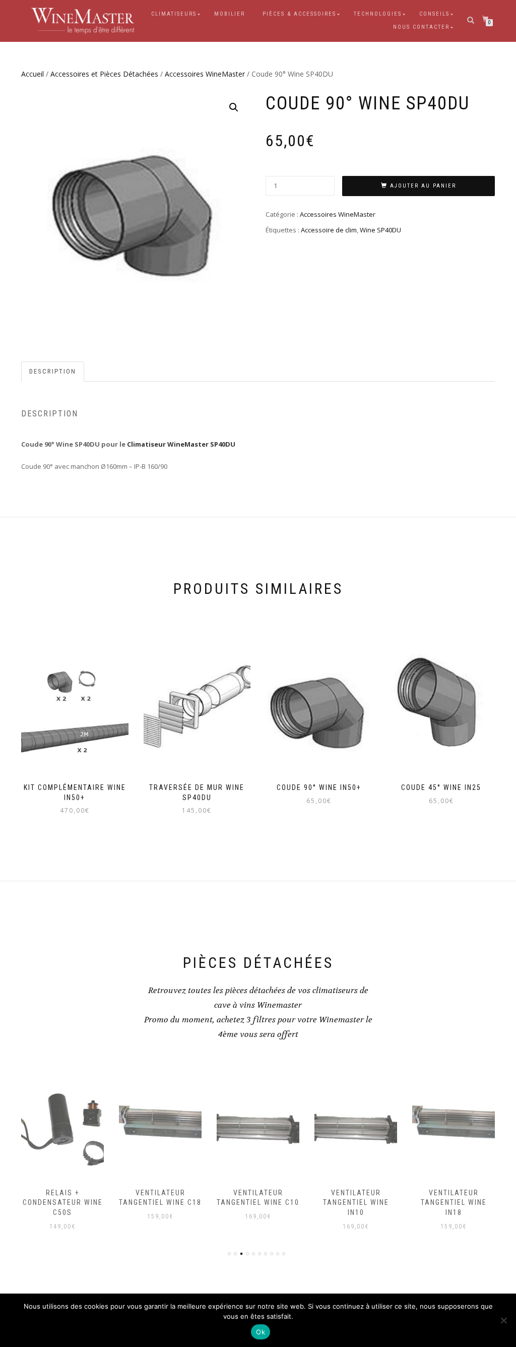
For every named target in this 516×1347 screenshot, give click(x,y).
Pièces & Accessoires (299, 14)
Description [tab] (52, 371)
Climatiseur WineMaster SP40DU (181, 444)
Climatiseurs (174, 14)
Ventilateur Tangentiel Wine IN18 (356, 1202)
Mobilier (229, 14)
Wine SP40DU (380, 229)
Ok (260, 1332)
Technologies (378, 14)
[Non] (503, 1320)
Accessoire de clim (329, 229)
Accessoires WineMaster (205, 74)
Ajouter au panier (423, 185)
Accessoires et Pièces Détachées (104, 74)
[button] (234, 107)
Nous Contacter (421, 27)
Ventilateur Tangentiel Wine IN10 (258, 1202)
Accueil (32, 74)
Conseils (434, 14)
